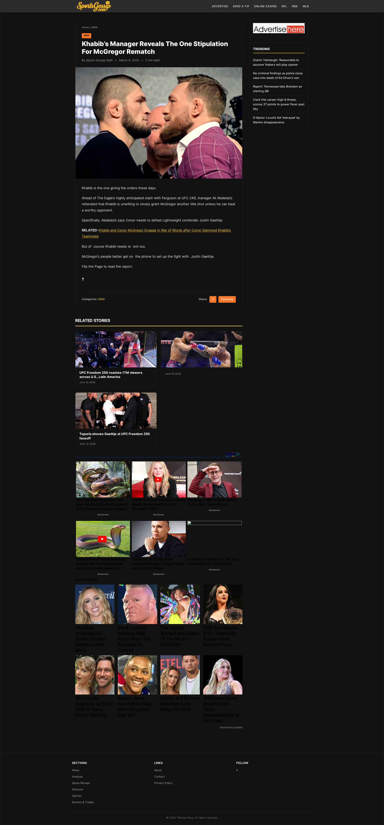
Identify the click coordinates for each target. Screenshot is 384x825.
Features (77, 789)
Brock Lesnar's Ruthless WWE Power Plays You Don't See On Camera (134, 639)
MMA (94, 27)
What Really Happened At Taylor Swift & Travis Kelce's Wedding (94, 706)
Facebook (227, 299)
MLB (306, 6)
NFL (284, 6)
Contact (159, 776)
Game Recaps (81, 783)
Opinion (77, 795)
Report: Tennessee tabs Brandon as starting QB (277, 89)
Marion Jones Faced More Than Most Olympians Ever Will (135, 706)
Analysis (77, 776)
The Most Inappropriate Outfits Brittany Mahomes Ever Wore (90, 639)
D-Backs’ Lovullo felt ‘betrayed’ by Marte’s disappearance (276, 120)
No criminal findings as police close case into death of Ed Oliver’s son (278, 75)
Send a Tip (241, 6)
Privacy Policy (163, 783)
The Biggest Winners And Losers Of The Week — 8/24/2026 (179, 636)
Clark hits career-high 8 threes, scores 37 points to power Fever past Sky (278, 104)
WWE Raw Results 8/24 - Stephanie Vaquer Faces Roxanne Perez (220, 636)
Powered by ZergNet (231, 727)
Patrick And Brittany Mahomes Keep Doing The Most (180, 703)
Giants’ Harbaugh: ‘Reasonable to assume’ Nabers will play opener (276, 62)
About (158, 770)
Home (85, 27)
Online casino (265, 6)
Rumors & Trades (83, 802)
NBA (295, 6)
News (75, 770)
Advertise (220, 6)
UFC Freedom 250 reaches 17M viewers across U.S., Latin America (110, 375)
